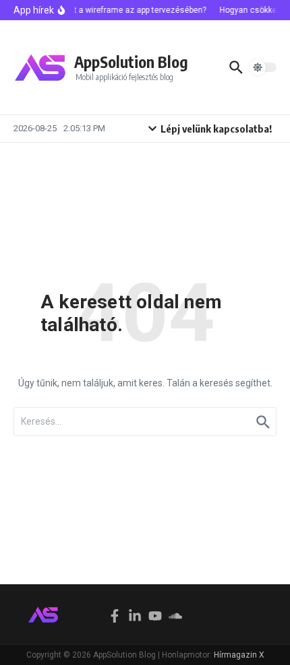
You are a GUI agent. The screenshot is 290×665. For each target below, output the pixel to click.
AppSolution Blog (131, 61)
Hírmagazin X (239, 655)
